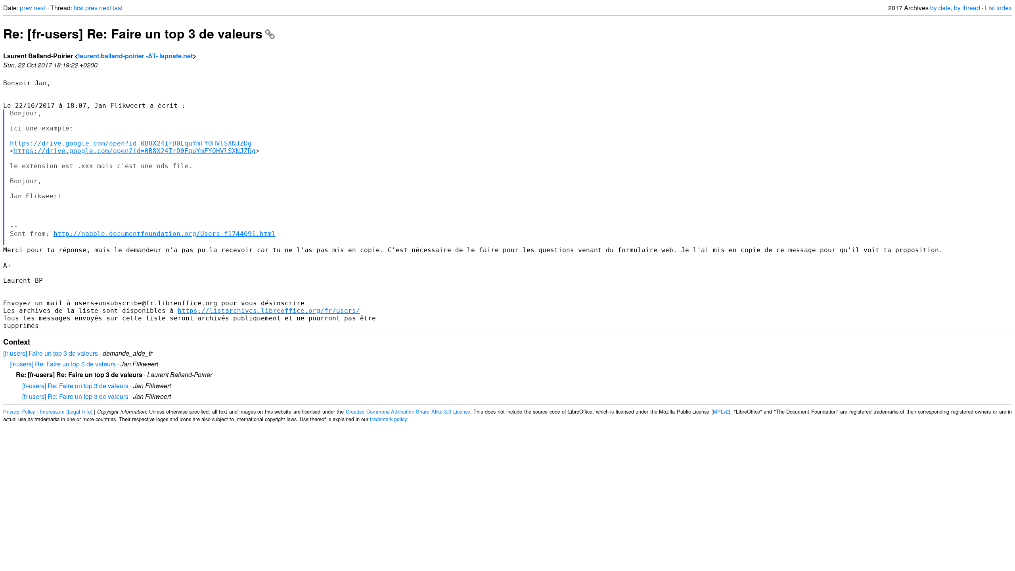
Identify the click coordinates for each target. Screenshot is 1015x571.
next (40, 7)
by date (940, 7)
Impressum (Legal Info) (66, 411)
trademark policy (388, 419)
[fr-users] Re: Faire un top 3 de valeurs (63, 363)
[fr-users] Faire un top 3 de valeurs (50, 353)
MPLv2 (721, 411)
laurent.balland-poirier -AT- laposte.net (135, 55)
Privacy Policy (19, 411)
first (79, 7)
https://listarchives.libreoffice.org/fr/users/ (269, 310)
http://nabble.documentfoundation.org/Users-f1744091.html (165, 234)
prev (26, 7)
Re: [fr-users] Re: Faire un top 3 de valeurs (132, 33)
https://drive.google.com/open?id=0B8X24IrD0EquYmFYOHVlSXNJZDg (131, 143)
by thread (967, 7)
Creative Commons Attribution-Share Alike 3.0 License (408, 411)
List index (998, 7)
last (118, 7)
